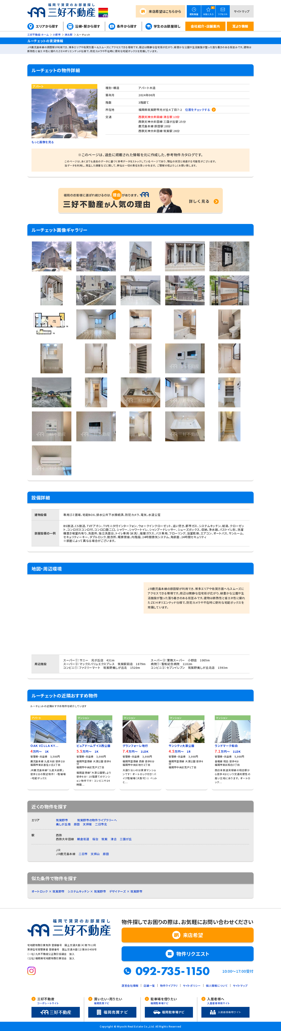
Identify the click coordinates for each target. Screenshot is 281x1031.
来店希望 (165, 11)
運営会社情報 (130, 986)
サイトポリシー (192, 986)
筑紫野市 (62, 820)
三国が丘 (126, 839)
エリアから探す (47, 26)
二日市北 (101, 824)
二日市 (83, 854)
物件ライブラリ (169, 986)
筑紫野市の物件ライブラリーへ (97, 820)
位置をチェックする (197, 110)
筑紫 (104, 839)
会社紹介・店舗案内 (205, 26)
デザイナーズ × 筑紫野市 (126, 891)
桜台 (95, 839)
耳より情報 (240, 26)
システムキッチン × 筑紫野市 (87, 891)
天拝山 (95, 854)
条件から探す (127, 26)
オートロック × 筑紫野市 (48, 891)
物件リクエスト (193, 953)
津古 (114, 839)
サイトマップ (242, 11)
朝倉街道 (83, 839)
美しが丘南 (63, 824)
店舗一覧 (149, 986)
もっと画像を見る (42, 142)
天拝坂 (87, 824)
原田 (77, 824)
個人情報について (217, 986)
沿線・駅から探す (87, 26)
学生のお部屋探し (167, 26)
